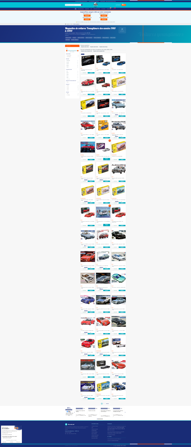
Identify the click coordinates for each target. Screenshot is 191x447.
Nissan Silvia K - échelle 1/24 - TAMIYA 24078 (118, 287)
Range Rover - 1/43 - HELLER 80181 (117, 156)
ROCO (111, 428)
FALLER (118, 427)
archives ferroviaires (115, 440)
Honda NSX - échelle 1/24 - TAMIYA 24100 (87, 330)
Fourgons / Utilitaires (74, 39)
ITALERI (117, 433)
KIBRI (122, 428)
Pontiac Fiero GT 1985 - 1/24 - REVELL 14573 (103, 156)
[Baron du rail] (95, 5)
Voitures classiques (89, 37)
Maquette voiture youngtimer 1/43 (98, 51)
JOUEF (108, 428)
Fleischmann (119, 428)
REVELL (111, 433)
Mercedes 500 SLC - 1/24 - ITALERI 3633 (102, 265)
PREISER (122, 427)
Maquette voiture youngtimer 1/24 (86, 51)
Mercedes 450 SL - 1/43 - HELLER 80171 (117, 91)
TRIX (116, 428)
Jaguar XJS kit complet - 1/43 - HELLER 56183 (118, 199)
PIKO (120, 427)
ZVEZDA (120, 433)
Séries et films (112, 37)
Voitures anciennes (81, 37)
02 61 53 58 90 (103, 1)
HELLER (108, 433)
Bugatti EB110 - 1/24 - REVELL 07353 (117, 69)
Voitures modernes (106, 37)
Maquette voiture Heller (85, 46)
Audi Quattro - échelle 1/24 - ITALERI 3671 (103, 244)
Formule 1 (74, 37)
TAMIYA (114, 433)
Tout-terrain (68, 39)
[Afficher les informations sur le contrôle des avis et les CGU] (72, 413)
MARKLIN (113, 428)
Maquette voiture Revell (94, 46)
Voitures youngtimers (97, 37)
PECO (108, 430)
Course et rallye (68, 37)
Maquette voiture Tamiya (103, 46)
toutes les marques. (112, 434)
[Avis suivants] (125, 412)
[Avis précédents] (74, 412)
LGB (124, 428)
